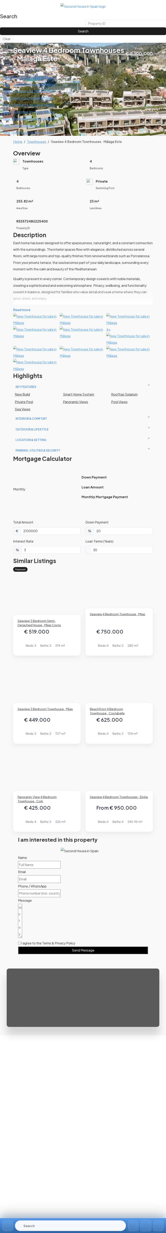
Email (22, 872)
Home (17, 141)
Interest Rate (23, 541)
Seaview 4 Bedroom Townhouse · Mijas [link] (117, 614)
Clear (7, 39)
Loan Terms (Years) (99, 541)
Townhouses (36, 141)
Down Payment (97, 522)
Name (22, 857)
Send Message (83, 950)
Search (83, 31)
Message (25, 900)
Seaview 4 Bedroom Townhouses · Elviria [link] (119, 797)
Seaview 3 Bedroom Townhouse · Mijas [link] (45, 709)
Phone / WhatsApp (32, 886)
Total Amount (23, 522)
